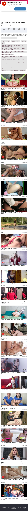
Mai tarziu (7, 9)
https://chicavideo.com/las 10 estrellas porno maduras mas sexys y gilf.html (14, 52)
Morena (7, 41)
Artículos (4, 507)
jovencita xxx (5, 70)
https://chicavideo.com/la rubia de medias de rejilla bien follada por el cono (13, 46)
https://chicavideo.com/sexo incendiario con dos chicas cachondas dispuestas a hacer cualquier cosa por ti (13, 67)
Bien (3, 43)
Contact (19, 507)
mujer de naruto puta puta (7, 54)
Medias (13, 41)
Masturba (24, 41)
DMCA (8, 507)
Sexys (18, 41)
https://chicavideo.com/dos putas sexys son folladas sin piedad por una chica (13, 49)
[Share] (24, 29)
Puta (3, 41)
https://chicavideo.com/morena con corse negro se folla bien (13, 57)
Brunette (4, 38)
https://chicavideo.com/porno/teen (17, 70)
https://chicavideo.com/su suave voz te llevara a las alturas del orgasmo (13, 63)
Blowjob (9, 38)
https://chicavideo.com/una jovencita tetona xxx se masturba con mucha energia (13, 60)
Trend (14, 38)
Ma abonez (20, 9)
